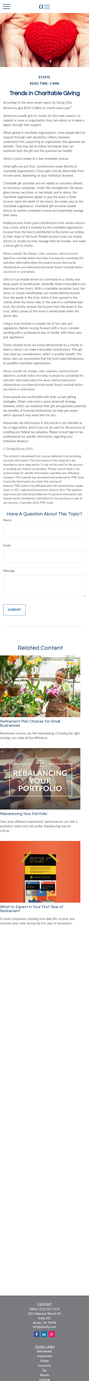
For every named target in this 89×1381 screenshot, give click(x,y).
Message (9, 571)
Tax (44, 1370)
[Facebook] (37, 1334)
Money (44, 1375)
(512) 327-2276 (49, 1309)
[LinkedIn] (44, 1334)
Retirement (44, 1351)
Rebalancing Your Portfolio (23, 814)
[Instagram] (52, 1334)
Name (7, 520)
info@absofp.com (44, 1327)
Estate (44, 1361)
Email (6, 545)
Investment (44, 1356)
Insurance (44, 1365)
